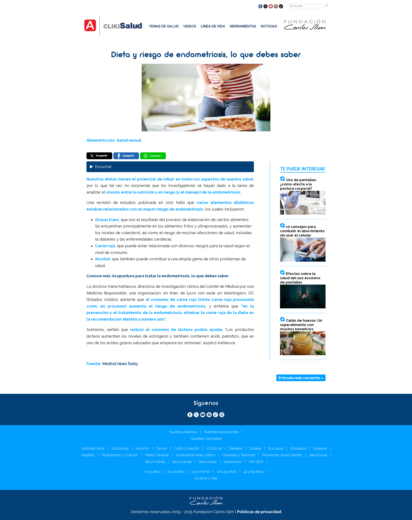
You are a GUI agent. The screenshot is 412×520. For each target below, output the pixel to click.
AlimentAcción (100, 140)
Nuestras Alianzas (183, 432)
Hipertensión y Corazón (119, 455)
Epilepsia (320, 448)
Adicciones (120, 448)
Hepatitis (87, 455)
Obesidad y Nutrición (238, 455)
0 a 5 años (153, 472)
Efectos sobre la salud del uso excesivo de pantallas (300, 278)
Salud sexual (129, 140)
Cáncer (161, 448)
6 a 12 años (176, 472)
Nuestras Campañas (206, 439)
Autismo (142, 448)
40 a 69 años (253, 472)
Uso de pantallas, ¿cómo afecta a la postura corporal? (298, 184)
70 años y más (206, 478)
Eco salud (275, 448)
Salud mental (155, 462)
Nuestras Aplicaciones (221, 432)
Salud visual (207, 462)
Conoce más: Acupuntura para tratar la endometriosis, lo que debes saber (157, 276)
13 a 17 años (201, 472)
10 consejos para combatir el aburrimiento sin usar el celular (302, 231)
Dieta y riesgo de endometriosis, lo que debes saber (206, 55)
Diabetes (235, 448)
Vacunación (233, 462)
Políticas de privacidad (259, 511)
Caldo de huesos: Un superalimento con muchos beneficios (301, 324)
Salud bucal (318, 455)
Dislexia (255, 448)
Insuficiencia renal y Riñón (195, 455)
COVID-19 (214, 448)
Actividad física (92, 448)
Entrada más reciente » (301, 378)
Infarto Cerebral (157, 455)
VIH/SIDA (256, 462)
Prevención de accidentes (282, 455)
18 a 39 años (226, 472)
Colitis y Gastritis (186, 448)
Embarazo (298, 448)
